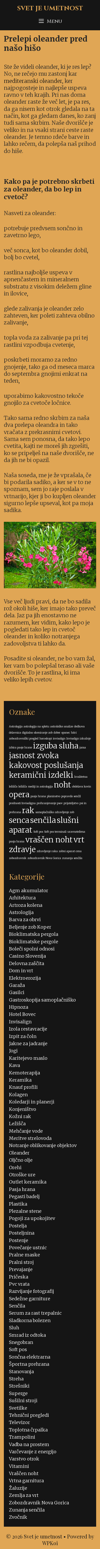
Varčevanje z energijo (32, 1452)
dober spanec (62, 732)
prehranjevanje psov (50, 803)
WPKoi (50, 1543)
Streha (16, 1379)
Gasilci (16, 992)
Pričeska (18, 1277)
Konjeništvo (22, 1109)
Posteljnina (21, 1233)
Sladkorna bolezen (30, 1320)
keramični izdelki (41, 775)
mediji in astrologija (40, 786)
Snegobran (21, 1342)
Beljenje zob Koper (30, 927)
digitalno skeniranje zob (37, 732)
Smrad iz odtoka (27, 1335)
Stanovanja (21, 1371)
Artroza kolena (25, 905)
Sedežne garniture (29, 1299)
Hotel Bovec (22, 1014)
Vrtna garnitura (26, 1481)
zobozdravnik (17, 858)
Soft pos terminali (55, 831)
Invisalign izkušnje (78, 738)
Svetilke (18, 1408)
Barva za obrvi (25, 919)
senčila (43, 820)
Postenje (18, 1240)
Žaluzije (18, 1488)
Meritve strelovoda (30, 1138)
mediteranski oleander (33, 81)
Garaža (17, 985)
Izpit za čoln (22, 1036)
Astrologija (16, 726)
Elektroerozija (25, 978)
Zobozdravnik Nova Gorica (39, 1503)
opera (19, 794)
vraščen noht (49, 839)
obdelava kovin (81, 786)
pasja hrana (38, 796)
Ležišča (17, 1124)
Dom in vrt (21, 971)
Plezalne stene (25, 1211)
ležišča (22, 786)
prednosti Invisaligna (22, 803)
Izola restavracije (28, 1029)
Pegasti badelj (24, 1196)
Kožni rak (20, 1116)
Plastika (18, 1204)
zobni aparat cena (70, 851)
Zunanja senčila (27, 1510)
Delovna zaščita (26, 963)
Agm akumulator (28, 890)
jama (82, 747)
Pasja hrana (22, 1189)
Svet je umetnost (50, 8)
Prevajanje (21, 1269)
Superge (18, 1393)
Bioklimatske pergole (33, 942)
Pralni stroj (21, 1262)
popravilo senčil (71, 796)
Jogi (13, 1051)
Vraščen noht (23, 1473)
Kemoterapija (24, 1073)
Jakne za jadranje (28, 1043)
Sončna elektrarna (29, 1357)
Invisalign (20, 1022)
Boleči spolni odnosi (32, 949)
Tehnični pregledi (29, 1415)
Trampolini (22, 1437)
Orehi (15, 1167)
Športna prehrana (29, 1364)
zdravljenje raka (47, 851)
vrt (79, 839)
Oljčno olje (21, 1160)
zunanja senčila (72, 858)
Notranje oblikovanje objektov (43, 1145)
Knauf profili (23, 1087)
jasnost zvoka (34, 755)
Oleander (19, 1153)
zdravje (22, 849)
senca (19, 820)
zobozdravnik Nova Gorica (44, 858)
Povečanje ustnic (28, 1247)
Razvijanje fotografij (31, 1291)
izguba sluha (55, 746)
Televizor (19, 1422)
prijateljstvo (71, 803)
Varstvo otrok (24, 1459)
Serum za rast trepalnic (35, 1313)
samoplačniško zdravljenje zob (54, 812)
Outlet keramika (27, 1182)
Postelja (18, 1226)
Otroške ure (22, 1175)
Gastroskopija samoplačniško (42, 1000)
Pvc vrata (19, 1284)
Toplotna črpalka (28, 1430)
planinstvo (53, 796)
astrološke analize (61, 726)
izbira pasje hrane (20, 747)
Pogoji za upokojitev (32, 1218)
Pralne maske (24, 1255)
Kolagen (18, 1095)
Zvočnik (18, 1517)
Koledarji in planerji (31, 1102)
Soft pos (38, 831)
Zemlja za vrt (23, 1495)
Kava (14, 1065)
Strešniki (19, 1386)
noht (62, 785)
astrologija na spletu (36, 726)
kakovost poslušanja (46, 765)
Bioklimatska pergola (33, 934)
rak (28, 810)
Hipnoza (18, 1007)
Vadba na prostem (29, 1444)
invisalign (59, 738)
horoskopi (45, 738)
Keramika (20, 1080)
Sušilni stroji (23, 1400)
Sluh (14, 1328)
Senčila (17, 1306)
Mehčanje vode (26, 1131)
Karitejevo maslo (28, 1058)
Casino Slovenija (27, 956)
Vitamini (19, 1466)
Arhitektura (22, 898)
